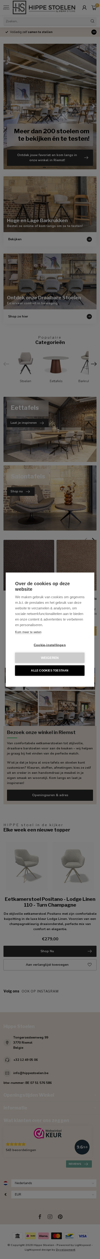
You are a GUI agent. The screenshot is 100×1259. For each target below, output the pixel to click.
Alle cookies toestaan (49, 670)
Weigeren (50, 657)
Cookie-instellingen (50, 645)
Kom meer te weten (28, 632)
